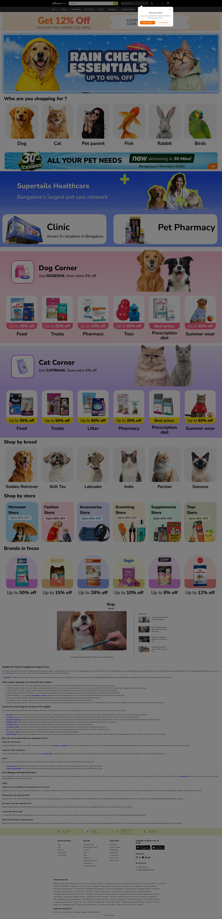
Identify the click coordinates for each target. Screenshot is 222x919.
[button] (155, 10)
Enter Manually (163, 22)
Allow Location (147, 22)
